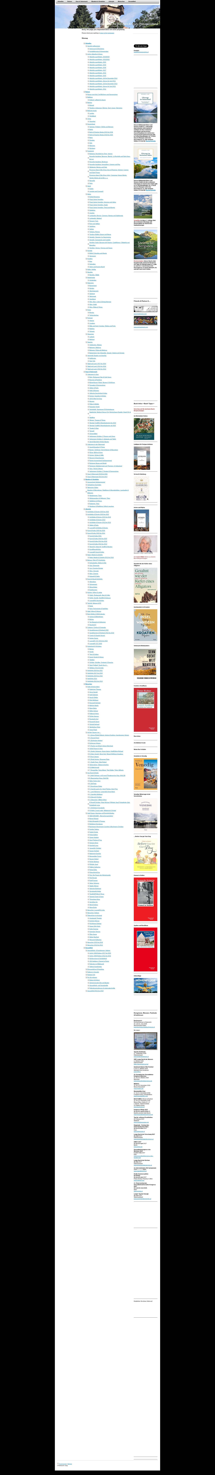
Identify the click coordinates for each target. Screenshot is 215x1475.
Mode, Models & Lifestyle (95, 555)
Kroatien (89, 259)
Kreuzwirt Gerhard (94, 703)
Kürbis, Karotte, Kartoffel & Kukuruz (100, 598)
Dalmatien (92, 264)
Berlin (91, 129)
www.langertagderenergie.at (142, 1199)
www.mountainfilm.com (141, 1096)
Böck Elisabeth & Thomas (97, 821)
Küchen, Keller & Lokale (94, 592)
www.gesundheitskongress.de (143, 1081)
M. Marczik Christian (95, 797)
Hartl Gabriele (93, 695)
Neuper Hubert (93, 859)
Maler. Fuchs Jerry (94, 781)
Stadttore (92, 417)
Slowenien (90, 334)
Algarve (91, 320)
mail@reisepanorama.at (141, 52)
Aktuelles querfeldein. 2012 (97, 89)
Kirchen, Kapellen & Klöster (97, 396)
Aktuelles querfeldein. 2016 (97, 73)
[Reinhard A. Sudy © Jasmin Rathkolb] (145, 543)
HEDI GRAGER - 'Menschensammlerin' (101, 816)
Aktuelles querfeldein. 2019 (97, 65)
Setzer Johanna (94, 883)
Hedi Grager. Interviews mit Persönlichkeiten (100, 813)
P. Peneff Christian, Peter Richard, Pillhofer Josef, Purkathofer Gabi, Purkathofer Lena (109, 804)
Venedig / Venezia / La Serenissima (100, 237)
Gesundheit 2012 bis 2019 (95, 991)
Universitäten (93, 434)
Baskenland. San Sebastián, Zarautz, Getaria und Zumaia (106, 353)
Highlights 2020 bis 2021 (95, 670)
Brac (90, 261)
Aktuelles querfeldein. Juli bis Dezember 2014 (103, 78)
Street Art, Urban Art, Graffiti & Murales (100, 547)
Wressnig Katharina (95, 940)
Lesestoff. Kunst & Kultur (96, 552)
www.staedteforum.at (140, 1171)
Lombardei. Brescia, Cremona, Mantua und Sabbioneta (106, 215)
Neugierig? (92, 625)
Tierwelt (91, 431)
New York (92, 361)
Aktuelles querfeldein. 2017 (97, 70)
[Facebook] (139, 1304)
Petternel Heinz (94, 713)
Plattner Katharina (94, 867)
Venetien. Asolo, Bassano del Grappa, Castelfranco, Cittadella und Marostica (109, 244)
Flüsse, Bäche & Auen (96, 452)
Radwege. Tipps (94, 503)
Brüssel (91, 105)
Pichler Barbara (94, 862)
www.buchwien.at (139, 1107)
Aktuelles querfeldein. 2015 (97, 75)
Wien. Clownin (93, 573)
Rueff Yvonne (93, 880)
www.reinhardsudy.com (141, 327)
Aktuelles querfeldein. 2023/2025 (99, 57)
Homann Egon (93, 843)
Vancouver (92, 256)
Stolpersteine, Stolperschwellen (99, 765)
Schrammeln (93, 584)
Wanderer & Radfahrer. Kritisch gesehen (101, 506)
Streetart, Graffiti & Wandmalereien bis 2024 (102, 423)
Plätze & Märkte (94, 404)
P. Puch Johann (94, 757)
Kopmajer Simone (94, 931)
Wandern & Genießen (92, 479)
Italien (89, 194)
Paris (90, 183)
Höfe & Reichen (94, 390)
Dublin (91, 189)
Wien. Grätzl (93, 304)
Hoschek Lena (93, 845)
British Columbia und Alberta (98, 253)
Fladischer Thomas (95, 689)
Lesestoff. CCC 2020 (95, 643)
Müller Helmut (93, 711)
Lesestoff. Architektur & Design (98, 528)
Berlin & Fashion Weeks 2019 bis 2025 (101, 135)
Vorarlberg (92, 299)
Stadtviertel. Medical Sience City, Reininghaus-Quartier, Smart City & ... (110, 413)
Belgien (89, 102)
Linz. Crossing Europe (96, 568)
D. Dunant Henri (94, 738)
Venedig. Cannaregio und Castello (99, 240)
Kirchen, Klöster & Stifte (96, 455)
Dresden (92, 140)
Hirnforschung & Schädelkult (98, 958)
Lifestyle (88, 509)
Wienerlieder (93, 587)
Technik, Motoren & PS (94, 603)
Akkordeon (92, 582)
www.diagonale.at (139, 1131)
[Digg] (149, 1304)
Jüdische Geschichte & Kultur (98, 393)
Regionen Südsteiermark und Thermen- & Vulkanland (105, 466)
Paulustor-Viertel (94, 407)
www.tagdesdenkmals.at (141, 1056)
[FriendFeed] (139, 1313)
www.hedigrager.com (140, 314)
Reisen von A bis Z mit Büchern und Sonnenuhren (102, 94)
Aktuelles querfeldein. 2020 (97, 62)
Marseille (92, 180)
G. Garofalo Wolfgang (95, 794)
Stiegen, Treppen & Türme (97, 420)
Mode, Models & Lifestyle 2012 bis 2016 (101, 557)
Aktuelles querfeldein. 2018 (97, 67)
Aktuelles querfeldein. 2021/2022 (99, 59)
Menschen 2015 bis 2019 (95, 942)
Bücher (91, 619)
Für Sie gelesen (92, 977)
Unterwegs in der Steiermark (96, 444)
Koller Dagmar (93, 929)
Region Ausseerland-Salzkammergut (100, 460)
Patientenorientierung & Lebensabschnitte (102, 988)
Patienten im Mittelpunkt (96, 964)
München (92, 145)
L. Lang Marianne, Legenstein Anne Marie (102, 792)
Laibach (91, 337)
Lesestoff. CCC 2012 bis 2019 (98, 641)
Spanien (89, 342)
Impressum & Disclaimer (96, 49)
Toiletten (92, 660)
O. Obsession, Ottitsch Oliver (98, 800)
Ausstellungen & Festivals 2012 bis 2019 (101, 633)
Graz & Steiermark (91, 372)
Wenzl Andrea (93, 905)
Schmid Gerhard (94, 724)
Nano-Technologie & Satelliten (98, 608)
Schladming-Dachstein (94, 485)
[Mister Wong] (143, 1309)
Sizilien (91, 229)
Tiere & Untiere (94, 654)
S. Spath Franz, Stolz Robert (97, 762)
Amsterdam (92, 280)
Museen (91, 401)
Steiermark (92, 296)
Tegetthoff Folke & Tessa (96, 894)
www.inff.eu (137, 1072)
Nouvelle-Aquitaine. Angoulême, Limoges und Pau (104, 164)
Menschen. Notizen (93, 913)
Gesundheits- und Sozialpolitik (98, 985)
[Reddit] (153, 1304)
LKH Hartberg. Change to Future (99, 961)
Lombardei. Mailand (95, 218)
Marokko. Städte (94, 275)
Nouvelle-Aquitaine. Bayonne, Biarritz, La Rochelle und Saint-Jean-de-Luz (109, 158)
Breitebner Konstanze (96, 824)
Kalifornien (92, 358)
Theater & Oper (94, 428)
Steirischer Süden (92, 487)
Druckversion (63, 1464)
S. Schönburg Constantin (97, 808)
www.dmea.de (138, 1147)
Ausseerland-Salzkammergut (96, 482)
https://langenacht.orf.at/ (141, 1064)
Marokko (90, 272)
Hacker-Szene (93, 638)
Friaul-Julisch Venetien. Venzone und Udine (102, 202)
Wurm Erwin (93, 907)
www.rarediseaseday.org (141, 1122)
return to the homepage (107, 33)
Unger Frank (93, 730)
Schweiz (92, 331)
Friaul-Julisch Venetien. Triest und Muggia (102, 207)
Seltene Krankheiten (95, 966)
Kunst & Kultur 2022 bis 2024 (96, 533)
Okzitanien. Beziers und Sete (98, 167)
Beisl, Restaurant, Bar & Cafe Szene (100, 377)
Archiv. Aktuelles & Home (94, 54)
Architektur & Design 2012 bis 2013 (100, 522)
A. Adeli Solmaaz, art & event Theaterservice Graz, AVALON (107, 775)
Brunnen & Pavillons (95, 380)
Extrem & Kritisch (94, 980)
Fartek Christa (93, 832)
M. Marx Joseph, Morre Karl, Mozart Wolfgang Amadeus (106, 754)
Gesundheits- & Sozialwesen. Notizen (98, 950)
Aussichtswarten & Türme (97, 447)
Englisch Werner (94, 921)
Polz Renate (93, 878)
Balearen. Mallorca (95, 347)
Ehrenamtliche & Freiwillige (95, 969)
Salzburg (92, 294)
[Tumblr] (149, 1309)
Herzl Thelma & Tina (95, 840)
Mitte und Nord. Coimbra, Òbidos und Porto (102, 326)
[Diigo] (153, 1309)
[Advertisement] (145, 365)
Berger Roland (93, 818)
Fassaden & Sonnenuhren (97, 385)
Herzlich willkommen (93, 46)
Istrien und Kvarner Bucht (97, 267)
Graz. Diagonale (94, 565)
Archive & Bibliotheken (96, 617)
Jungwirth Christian (95, 848)
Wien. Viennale (94, 571)
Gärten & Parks (94, 388)
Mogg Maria (93, 708)
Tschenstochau (94, 315)
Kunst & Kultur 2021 (95, 536)
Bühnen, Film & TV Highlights (96, 560)
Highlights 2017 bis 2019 (95, 673)
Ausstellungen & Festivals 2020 (99, 630)
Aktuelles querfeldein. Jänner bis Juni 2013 (102, 86)
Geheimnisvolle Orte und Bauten (99, 983)
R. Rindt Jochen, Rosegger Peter (99, 759)
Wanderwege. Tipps (95, 495)
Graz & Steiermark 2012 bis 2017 (97, 477)
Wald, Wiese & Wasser (94, 611)
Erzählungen (93, 590)
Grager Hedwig (94, 837)
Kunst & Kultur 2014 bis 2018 (98, 541)
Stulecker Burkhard (95, 888)
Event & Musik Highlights (94, 579)
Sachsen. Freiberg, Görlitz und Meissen (101, 127)
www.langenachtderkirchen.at (143, 1165)
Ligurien (91, 213)
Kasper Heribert (94, 851)
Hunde (91, 652)
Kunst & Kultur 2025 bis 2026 (96, 530)
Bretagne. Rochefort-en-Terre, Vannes (100, 154)
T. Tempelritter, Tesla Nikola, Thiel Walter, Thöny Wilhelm (106, 770)
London (91, 113)
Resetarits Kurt (93, 719)
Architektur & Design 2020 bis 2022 (98, 514)
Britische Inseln (92, 110)
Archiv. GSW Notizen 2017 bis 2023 (100, 953)
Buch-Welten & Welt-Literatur (96, 614)
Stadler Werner (94, 886)
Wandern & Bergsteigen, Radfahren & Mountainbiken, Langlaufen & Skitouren (108, 491)
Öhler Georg (93, 934)
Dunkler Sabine (94, 829)
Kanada (89, 250)
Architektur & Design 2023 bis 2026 (98, 512)
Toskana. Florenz (94, 232)
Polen (89, 310)
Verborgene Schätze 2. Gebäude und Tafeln (102, 439)
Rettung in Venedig (93, 972)
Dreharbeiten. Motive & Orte (97, 563)
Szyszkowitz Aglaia (95, 891)
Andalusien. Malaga (95, 345)
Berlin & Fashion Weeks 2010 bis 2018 (101, 132)
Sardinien (92, 226)
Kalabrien (92, 210)
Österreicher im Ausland (94, 915)
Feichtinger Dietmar (95, 923)
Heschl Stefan (93, 697)
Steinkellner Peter (94, 727)
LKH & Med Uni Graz (95, 399)
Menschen (88, 684)
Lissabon (92, 323)
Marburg (92, 339)
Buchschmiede (151, 141)
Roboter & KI (91, 975)
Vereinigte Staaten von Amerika (96, 355)
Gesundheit (89, 948)
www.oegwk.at (138, 1191)
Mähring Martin (94, 705)
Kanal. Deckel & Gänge (96, 657)
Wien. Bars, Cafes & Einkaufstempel (100, 302)
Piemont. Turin (93, 221)
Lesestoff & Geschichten (96, 600)
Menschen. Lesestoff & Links (96, 910)
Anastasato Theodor (95, 918)
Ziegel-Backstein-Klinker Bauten (99, 442)
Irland (89, 186)
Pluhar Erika (93, 870)
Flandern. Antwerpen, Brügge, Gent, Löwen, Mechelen (105, 108)
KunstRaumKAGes (95, 549)
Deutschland (91, 124)
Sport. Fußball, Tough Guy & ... (98, 665)
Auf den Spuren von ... (94, 732)
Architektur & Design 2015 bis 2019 (100, 517)
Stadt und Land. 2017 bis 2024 (96, 364)
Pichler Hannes (94, 716)
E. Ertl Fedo (92, 783)
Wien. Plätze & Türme (95, 307)
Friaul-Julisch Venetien (96, 199)
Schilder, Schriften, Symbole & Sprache (101, 662)
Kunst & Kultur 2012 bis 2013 (98, 544)
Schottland (92, 116)
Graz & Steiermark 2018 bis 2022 (97, 474)
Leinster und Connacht (96, 191)
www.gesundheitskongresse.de (143, 1114)
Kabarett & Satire (94, 576)
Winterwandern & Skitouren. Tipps (99, 498)
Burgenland (93, 285)
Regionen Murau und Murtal (97, 463)
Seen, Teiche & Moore (96, 468)
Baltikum (90, 97)
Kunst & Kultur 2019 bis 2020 (98, 538)
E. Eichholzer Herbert (95, 740)
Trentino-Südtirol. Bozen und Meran (100, 234)
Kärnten (91, 288)
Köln (90, 143)
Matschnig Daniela (95, 853)
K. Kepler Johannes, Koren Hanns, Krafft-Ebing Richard (106, 751)
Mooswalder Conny (95, 856)
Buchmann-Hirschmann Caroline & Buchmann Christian (106, 827)
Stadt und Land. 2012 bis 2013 (96, 369)
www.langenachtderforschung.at (143, 1139)
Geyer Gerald (93, 692)
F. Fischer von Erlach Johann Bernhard (101, 746)
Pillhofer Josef (93, 864)
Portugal (89, 318)
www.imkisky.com (139, 1180)
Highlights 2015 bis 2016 (95, 676)
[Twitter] (143, 1304)
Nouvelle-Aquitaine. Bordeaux (98, 162)
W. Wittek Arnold (94, 767)
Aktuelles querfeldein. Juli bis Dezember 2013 (103, 84)
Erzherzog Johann (95, 743)
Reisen (87, 92)
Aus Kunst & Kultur (93, 773)
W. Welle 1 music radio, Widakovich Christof (102, 810)
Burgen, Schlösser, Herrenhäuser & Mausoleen (103, 450)
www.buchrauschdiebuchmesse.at (144, 1027)
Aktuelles (88, 43)
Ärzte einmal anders (93, 687)
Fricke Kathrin (93, 835)
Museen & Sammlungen (96, 458)
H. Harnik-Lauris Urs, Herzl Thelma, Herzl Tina (103, 789)
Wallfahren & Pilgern (95, 501)
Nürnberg (92, 148)
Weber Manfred (94, 937)
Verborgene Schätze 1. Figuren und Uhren (102, 436)
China (89, 119)
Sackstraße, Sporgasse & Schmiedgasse (101, 409)
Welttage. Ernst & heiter (96, 668)
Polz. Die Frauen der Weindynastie (100, 875)
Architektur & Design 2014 (97, 520)
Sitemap (70, 1464)
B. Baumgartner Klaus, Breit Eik (98, 778)
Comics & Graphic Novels (97, 635)
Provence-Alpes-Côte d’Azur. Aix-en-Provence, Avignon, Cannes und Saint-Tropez (108, 171)
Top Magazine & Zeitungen (97, 622)
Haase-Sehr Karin (94, 926)
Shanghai (92, 121)
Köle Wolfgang (93, 700)
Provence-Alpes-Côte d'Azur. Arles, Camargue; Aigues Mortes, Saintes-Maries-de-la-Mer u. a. (108, 177)
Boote (91, 606)
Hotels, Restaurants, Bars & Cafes (99, 595)
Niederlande (91, 277)
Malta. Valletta (91, 269)
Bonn (91, 137)
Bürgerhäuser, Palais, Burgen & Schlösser (102, 382)
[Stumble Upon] (146, 1309)
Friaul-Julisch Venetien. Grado (98, 205)
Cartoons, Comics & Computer (96, 627)
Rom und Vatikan (94, 224)
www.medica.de (138, 1088)
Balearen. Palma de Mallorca (98, 350)
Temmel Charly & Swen (96, 896)
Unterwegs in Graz (93, 374)
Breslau (91, 312)
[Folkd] (139, 1309)
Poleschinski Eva (94, 872)
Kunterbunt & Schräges (94, 646)
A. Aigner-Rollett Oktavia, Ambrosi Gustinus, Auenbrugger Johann (109, 735)
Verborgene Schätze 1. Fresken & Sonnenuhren (103, 471)
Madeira (91, 329)
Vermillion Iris (93, 902)
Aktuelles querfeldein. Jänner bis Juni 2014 (102, 81)
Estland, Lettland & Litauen (97, 100)
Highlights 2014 (92, 678)
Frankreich (90, 151)
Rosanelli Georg (94, 722)
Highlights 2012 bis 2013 (95, 681)
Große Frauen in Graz (96, 748)
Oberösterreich (93, 291)
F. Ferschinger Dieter (95, 786)
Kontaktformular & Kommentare (98, 51)
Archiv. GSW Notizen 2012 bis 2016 (100, 956)
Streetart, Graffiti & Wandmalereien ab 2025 (102, 425)
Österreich (90, 283)
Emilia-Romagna (94, 197)
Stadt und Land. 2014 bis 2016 (96, 366)
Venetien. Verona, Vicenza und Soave (100, 248)
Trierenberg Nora (94, 899)
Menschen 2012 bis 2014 (95, 945)
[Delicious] (146, 1304)
